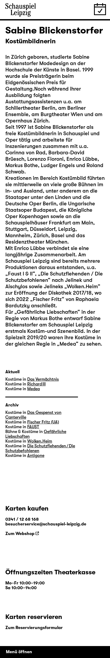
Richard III (36, 384)
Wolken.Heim (39, 441)
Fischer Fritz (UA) (43, 422)
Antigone (35, 455)
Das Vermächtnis (43, 379)
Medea (33, 389)
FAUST (33, 426)
